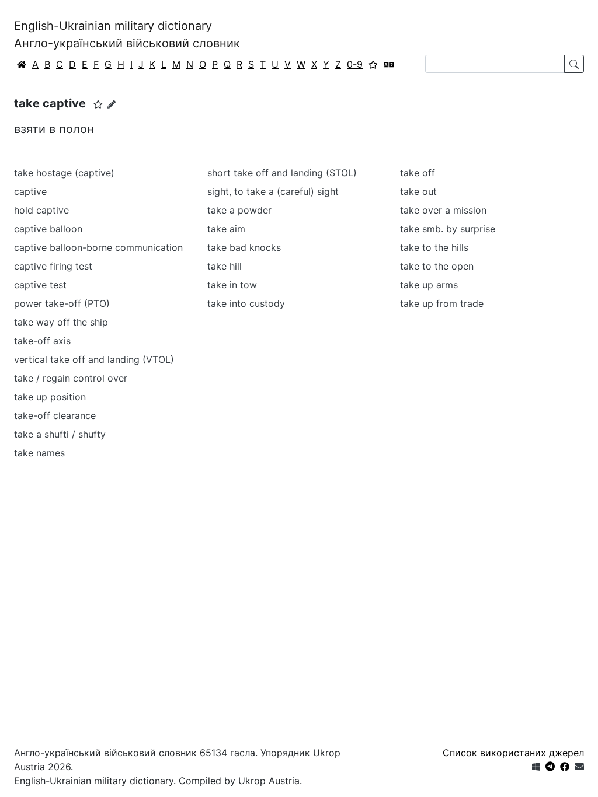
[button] (98, 104)
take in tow (232, 285)
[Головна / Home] (21, 64)
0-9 (355, 64)
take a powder (239, 210)
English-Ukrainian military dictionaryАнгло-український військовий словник (127, 34)
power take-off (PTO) (62, 303)
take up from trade (442, 303)
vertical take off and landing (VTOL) (94, 359)
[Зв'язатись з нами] (579, 766)
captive (30, 191)
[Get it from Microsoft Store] (536, 766)
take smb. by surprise (447, 229)
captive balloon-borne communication (98, 247)
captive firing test (53, 266)
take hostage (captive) (64, 173)
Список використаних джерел (513, 752)
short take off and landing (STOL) (282, 173)
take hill (224, 266)
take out (418, 191)
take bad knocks (244, 247)
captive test (40, 285)
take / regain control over (70, 378)
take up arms (429, 285)
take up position (50, 397)
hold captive (41, 210)
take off (417, 173)
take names (39, 453)
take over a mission (443, 210)
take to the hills (434, 247)
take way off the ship (61, 322)
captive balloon (48, 229)
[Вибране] (373, 64)
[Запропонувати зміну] (111, 104)
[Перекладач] (389, 64)
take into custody (246, 303)
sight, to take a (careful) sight (273, 191)
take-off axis (42, 341)
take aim (226, 229)
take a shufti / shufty (60, 434)
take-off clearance (55, 415)
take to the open (437, 266)
